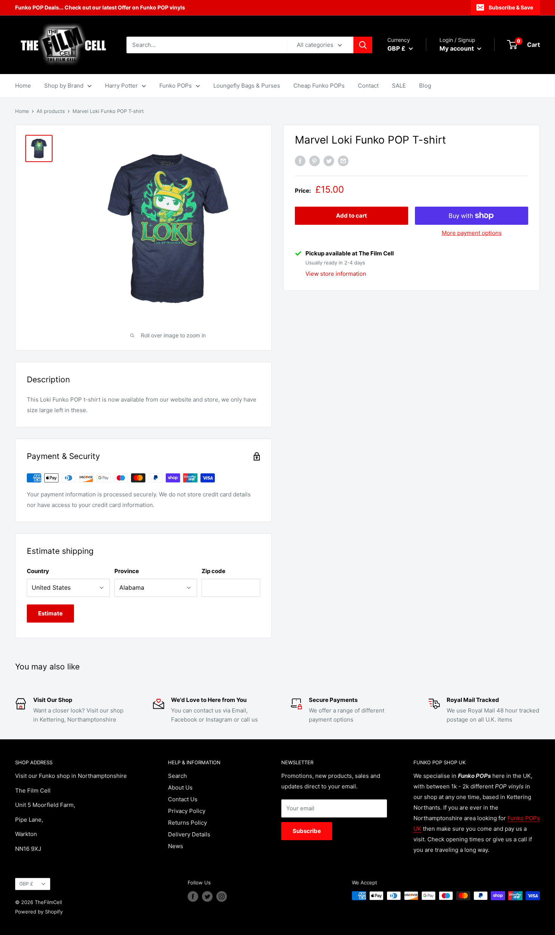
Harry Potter (121, 85)
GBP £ (26, 884)
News (175, 846)
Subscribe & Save (511, 7)
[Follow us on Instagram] (221, 896)
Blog (425, 85)
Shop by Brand (63, 85)
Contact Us (182, 799)
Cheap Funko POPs (319, 85)
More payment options (472, 232)
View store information (335, 273)
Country (38, 571)
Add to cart (351, 215)
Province (126, 571)
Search (177, 775)
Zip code (213, 571)
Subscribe (307, 831)
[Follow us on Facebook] (193, 896)
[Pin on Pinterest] (314, 161)
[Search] (362, 45)
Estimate (50, 613)
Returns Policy (187, 822)
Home (23, 85)
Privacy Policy (186, 810)
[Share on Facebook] (300, 161)
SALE (399, 85)
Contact (368, 85)
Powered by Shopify (39, 912)
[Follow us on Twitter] (207, 896)
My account (457, 48)
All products (51, 111)
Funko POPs (175, 85)
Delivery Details (189, 834)
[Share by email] (343, 161)
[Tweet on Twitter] (329, 161)
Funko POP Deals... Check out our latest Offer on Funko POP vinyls (100, 7)
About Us (180, 787)
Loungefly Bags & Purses (246, 85)
